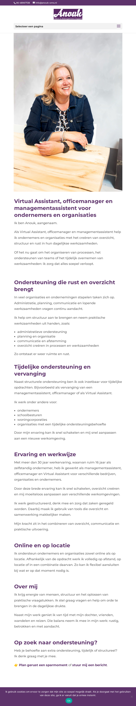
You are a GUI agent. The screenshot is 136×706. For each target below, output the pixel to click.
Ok (68, 700)
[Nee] (131, 696)
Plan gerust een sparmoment (43, 665)
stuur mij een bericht (89, 665)
